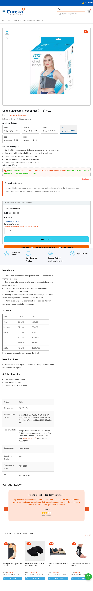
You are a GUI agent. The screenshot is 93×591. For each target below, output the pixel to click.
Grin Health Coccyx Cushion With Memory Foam (34, 564)
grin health (33, 572)
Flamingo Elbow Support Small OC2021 (12, 564)
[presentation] (16, 66)
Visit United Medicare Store (17, 115)
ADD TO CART (13, 578)
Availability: (8, 209)
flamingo (10, 572)
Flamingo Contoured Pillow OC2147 (58, 564)
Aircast (77, 572)
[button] (6, 509)
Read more (86, 179)
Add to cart (46, 239)
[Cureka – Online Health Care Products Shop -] (16, 11)
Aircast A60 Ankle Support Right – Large (80, 564)
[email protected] (29, 438)
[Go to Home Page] (3, 20)
